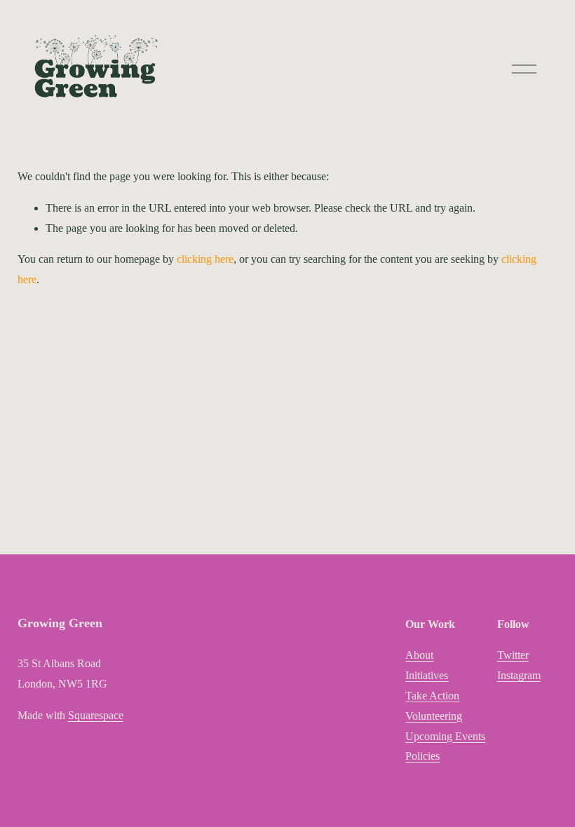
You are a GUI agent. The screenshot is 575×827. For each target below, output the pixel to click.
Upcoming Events (445, 736)
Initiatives (426, 675)
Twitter (513, 655)
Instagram (519, 675)
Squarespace (95, 715)
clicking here (205, 259)
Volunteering (433, 716)
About (419, 655)
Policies (422, 756)
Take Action (432, 696)
